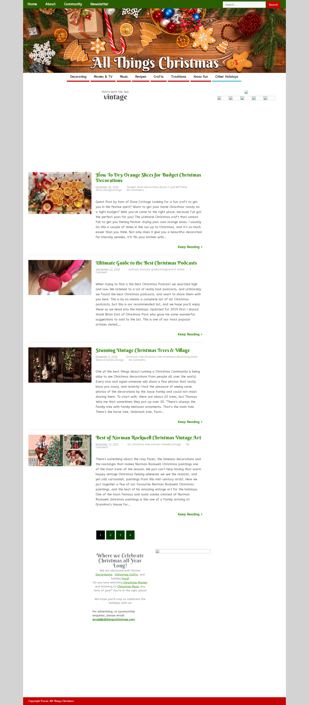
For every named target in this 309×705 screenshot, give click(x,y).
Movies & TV (103, 77)
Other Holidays (226, 77)
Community (73, 4)
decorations (151, 187)
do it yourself (172, 187)
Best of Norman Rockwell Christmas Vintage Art (148, 437)
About (50, 4)
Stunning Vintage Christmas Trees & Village (143, 350)
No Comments (135, 190)
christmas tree (134, 356)
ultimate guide (149, 269)
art (129, 444)
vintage (116, 190)
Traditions (178, 77)
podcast (134, 269)
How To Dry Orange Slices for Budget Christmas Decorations (148, 177)
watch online (176, 269)
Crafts (159, 77)
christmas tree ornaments (160, 356)
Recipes (140, 77)
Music (124, 77)
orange (107, 190)
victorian (108, 359)
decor (140, 187)
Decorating (78, 77)
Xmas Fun (201, 77)
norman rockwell (161, 444)
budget (131, 187)
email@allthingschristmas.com (113, 619)
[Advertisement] (115, 137)
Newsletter (99, 4)
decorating (183, 356)
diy (161, 187)
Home (32, 4)
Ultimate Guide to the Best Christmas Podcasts (146, 263)
